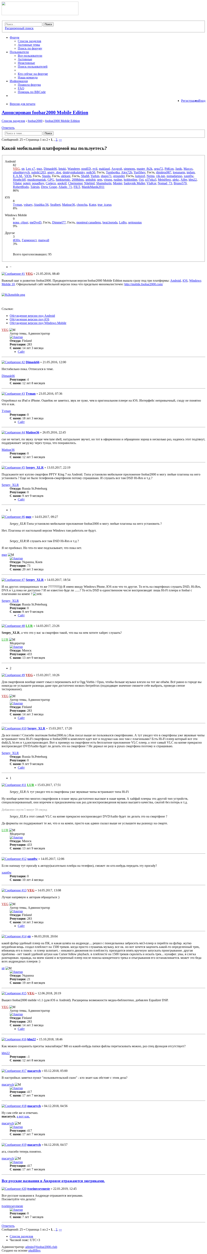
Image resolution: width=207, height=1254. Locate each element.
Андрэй (116, 168)
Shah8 (85, 176)
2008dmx (78, 179)
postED (86, 168)
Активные (25, 59)
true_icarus (105, 204)
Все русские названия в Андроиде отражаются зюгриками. (53, 1181)
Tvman (17, 204)
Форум (14, 37)
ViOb (27, 176)
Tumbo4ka (113, 172)
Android (175, 280)
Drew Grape (49, 187)
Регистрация (190, 100)
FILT (77, 187)
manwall (43, 240)
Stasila (46, 176)
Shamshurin (103, 183)
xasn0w (188, 176)
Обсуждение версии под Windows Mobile (38, 323)
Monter (117, 183)
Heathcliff (19, 179)
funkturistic (63, 179)
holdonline (130, 179)
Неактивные (26, 63)
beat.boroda (109, 222)
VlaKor (151, 183)
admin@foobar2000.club (41, 1247)
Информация (19, 81)
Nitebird (89, 183)
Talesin (34, 187)
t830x (16, 240)
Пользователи (19, 52)
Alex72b (126, 172)
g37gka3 (150, 179)
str (22, 168)
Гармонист (29, 240)
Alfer (184, 179)
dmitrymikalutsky (74, 172)
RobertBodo (21, 187)
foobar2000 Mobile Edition (62, 121)
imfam (191, 172)
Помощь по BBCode (32, 92)
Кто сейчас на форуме (33, 74)
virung (108, 179)
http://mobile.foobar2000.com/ (143, 284)
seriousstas (135, 222)
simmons (129, 168)
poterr (26, 183)
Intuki (62, 168)
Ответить (8, 127)
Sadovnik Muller (134, 183)
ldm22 (193, 179)
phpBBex (34, 1250)
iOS (185, 280)
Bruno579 (180, 183)
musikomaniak (36, 179)
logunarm (179, 172)
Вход (202, 100)
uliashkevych (21, 172)
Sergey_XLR (35, 467)
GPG (51, 179)
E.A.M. (18, 176)
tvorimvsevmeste (38, 1188)
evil (95, 168)
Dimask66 (50, 168)
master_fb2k (144, 168)
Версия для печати (22, 104)
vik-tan (160, 176)
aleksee (65, 176)
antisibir (90, 179)
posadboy (38, 183)
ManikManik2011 (93, 187)
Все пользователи (30, 55)
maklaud (104, 168)
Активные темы (29, 44)
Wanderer (74, 168)
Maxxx (188, 168)
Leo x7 (30, 168)
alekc (175, 179)
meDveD (35, 222)
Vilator (17, 183)
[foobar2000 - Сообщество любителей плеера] (40, 14)
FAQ (21, 88)
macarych (34, 1070)
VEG (16, 168)
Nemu (150, 176)
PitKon (169, 168)
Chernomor (75, 183)
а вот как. (23, 1116)
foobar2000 (35, 121)
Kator (92, 204)
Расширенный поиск (19, 28)
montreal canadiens (88, 222)
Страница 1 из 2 (37, 139)
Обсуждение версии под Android (32, 315)
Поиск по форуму (30, 48)
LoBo (123, 222)
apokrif (62, 183)
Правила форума (29, 84)
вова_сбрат (20, 222)
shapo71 (106, 176)
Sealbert (55, 204)
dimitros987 (163, 172)
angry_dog (54, 172)
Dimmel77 (59, 222)
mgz (39, 168)
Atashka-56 (41, 204)
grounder (119, 176)
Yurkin (95, 176)
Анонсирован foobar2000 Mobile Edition (45, 112)
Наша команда (28, 77)
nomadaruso (174, 176)
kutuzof (140, 176)
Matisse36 (68, 204)
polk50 (90, 172)
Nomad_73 (165, 183)
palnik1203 (38, 172)
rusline (118, 179)
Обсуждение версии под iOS (29, 319)
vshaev (28, 204)
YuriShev (139, 172)
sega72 (158, 168)
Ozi (141, 179)
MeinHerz (164, 179)
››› (60, 139)
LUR (29, 626)
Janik (178, 168)
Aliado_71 (65, 187)
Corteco (51, 183)
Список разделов (29, 41)
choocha (82, 204)
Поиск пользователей (33, 66)
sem (99, 179)
